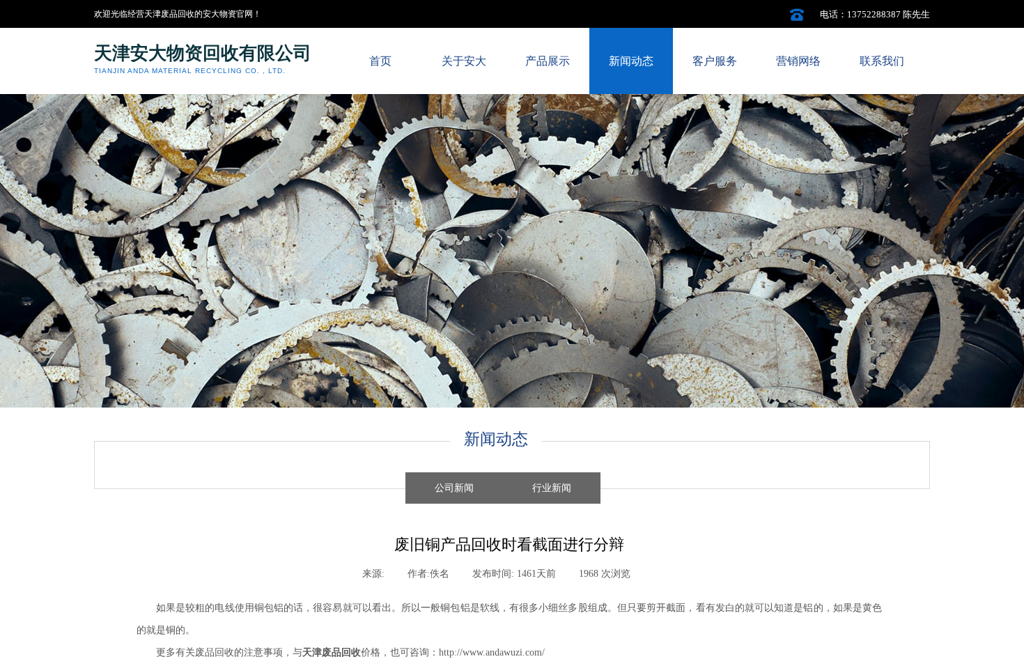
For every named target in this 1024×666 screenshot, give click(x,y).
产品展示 (547, 61)
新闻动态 (631, 61)
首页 (380, 61)
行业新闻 (551, 488)
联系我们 (882, 61)
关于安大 (464, 61)
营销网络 (798, 61)
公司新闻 (454, 488)
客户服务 (714, 61)
